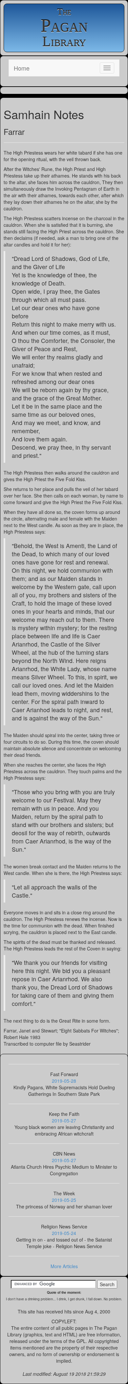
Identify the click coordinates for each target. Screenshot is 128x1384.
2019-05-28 (64, 1080)
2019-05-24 (64, 1233)
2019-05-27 (64, 1120)
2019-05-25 (64, 1200)
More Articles (64, 1266)
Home (22, 68)
